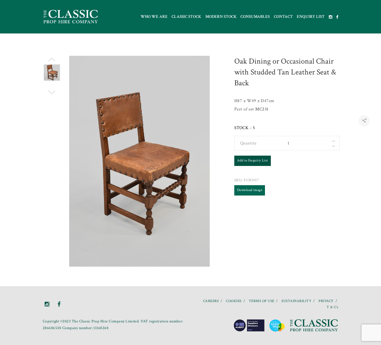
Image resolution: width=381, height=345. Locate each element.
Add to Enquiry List (252, 160)
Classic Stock (186, 16)
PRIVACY (326, 301)
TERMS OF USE (261, 301)
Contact (283, 16)
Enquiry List (311, 16)
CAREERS (211, 301)
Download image (249, 190)
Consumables (255, 16)
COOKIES (233, 301)
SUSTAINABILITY (296, 301)
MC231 (261, 109)
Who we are (154, 16)
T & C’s (332, 307)
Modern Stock (221, 16)
